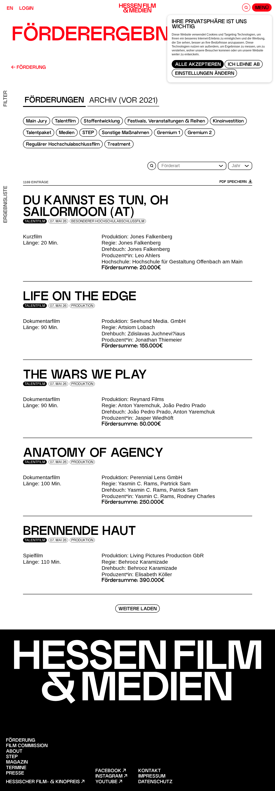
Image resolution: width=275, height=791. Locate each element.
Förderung (30, 67)
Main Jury (36, 121)
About (14, 751)
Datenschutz (155, 782)
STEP (88, 133)
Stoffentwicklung (102, 121)
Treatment (118, 144)
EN (10, 8)
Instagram (109, 776)
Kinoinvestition (228, 121)
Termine (16, 768)
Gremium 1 (168, 133)
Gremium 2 (200, 133)
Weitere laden (137, 609)
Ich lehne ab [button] (244, 64)
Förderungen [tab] (54, 101)
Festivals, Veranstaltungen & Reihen (166, 121)
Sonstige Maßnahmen (125, 133)
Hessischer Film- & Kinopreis (43, 782)
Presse (15, 773)
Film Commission (27, 746)
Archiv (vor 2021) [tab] (123, 100)
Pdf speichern (233, 182)
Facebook (109, 771)
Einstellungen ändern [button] (204, 73)
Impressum (151, 776)
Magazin (17, 762)
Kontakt (149, 771)
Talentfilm (65, 121)
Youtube (107, 782)
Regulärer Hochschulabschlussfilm (63, 144)
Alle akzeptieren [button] (198, 64)
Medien (66, 133)
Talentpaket (38, 133)
